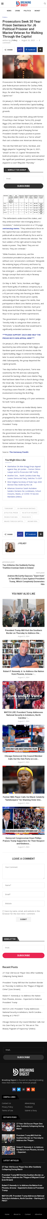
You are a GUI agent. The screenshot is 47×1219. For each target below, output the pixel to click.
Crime (17, 11)
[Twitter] (19, 1089)
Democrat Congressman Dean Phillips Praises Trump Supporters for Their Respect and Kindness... (23, 841)
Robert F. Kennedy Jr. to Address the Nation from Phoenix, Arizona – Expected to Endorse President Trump (22, 999)
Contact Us (6, 1103)
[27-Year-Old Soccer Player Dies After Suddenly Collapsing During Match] (8, 1127)
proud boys (26, 517)
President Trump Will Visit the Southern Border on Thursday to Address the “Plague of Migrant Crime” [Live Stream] (23, 985)
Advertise (38, 1214)
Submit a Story (31, 1110)
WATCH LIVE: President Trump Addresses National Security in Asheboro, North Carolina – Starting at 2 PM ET (22, 1012)
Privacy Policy (7, 1107)
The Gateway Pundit (18, 452)
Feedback (29, 1107)
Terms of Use (7, 1110)
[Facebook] (14, 1089)
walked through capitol (13, 521)
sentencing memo (11, 228)
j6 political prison (11, 513)
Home (7, 1214)
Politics (27, 11)
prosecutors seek (11, 517)
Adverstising (30, 1103)
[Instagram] (23, 1089)
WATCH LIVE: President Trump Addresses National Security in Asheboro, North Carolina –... (23, 715)
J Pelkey (14, 40)
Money (37, 11)
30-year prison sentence (26, 508)
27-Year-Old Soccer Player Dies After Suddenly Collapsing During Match (30, 1126)
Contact (28, 1214)
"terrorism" (8, 508)
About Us (17, 1214)
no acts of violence (29, 513)
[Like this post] (21, 49)
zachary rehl (32, 521)
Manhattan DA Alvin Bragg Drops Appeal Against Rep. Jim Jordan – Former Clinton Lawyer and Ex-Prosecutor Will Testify (23, 469)
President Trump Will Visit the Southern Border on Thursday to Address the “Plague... (29, 1137)
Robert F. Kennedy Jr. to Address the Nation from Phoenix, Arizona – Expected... (30, 1149)
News (9, 11)
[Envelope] (28, 1089)
